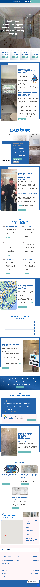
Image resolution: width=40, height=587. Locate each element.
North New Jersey (34, 569)
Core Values (4, 570)
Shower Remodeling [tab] (4, 148)
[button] (5, 535)
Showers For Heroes (6, 576)
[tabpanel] (25, 148)
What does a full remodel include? (10, 322)
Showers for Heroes (17, 1)
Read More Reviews (31, 419)
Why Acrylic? (4, 574)
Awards (34, 559)
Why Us (12, 1)
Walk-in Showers (5, 563)
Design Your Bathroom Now (24, 452)
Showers (23, 6)
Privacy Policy (11, 582)
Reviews (34, 557)
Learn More (6, 57)
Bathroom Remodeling (7, 555)
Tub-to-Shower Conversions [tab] (5, 152)
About (3, 1)
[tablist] (6, 151)
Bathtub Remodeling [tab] (4, 145)
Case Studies (4, 572)
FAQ (19, 570)
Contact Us (7, 1)
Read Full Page (6, 483)
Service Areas (34, 567)
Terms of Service (5, 582)
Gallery (18, 556)
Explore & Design (34, 6)
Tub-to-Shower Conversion (7, 560)
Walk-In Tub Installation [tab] (4, 155)
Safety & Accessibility (6, 564)
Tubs (28, 6)
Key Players (4, 573)
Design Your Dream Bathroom (23, 557)
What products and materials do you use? (11, 325)
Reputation (35, 556)
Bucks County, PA (34, 573)
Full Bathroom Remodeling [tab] (5, 142)
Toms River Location (28, 520)
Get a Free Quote (17, 159)
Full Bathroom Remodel (15, 6)
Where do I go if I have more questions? (11, 333)
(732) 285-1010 (29, 536)
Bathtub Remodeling (6, 557)
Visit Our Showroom (21, 559)
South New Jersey (34, 572)
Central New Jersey (35, 570)
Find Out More (21, 119)
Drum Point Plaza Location (30, 539)
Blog (18, 560)
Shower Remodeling (6, 559)
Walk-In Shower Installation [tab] (5, 158)
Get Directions (28, 527)
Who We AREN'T (36, 560)
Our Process (4, 569)
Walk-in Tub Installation (6, 562)
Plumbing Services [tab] (6, 160)
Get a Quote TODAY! (35, 2)
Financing (20, 569)
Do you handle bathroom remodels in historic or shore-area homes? (16, 330)
